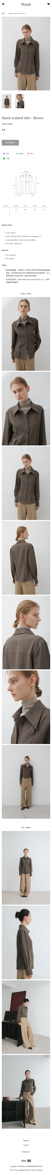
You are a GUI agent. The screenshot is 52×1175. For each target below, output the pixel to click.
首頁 (3, 13)
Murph (26, 4)
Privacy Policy (14, 1170)
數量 (3, 130)
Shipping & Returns (24, 1170)
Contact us (26, 1145)
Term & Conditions (36, 1170)
